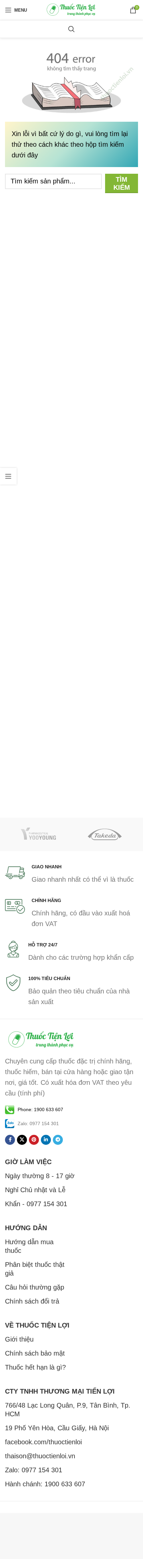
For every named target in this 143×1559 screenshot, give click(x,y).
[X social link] (22, 1140)
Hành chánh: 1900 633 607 (45, 1484)
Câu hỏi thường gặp (34, 1287)
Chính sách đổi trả (32, 1301)
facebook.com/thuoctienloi (43, 1442)
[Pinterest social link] (34, 1140)
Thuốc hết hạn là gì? (35, 1367)
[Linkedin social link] (46, 1140)
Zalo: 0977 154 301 (33, 1470)
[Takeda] (105, 834)
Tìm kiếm (121, 183)
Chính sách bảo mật (35, 1353)
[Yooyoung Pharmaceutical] (38, 834)
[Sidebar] (8, 476)
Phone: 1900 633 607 (40, 1109)
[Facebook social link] (10, 1140)
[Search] (71, 29)
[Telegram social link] (58, 1140)
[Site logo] (71, 9)
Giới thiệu (19, 1339)
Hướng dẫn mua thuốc (29, 1246)
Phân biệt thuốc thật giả (35, 1269)
